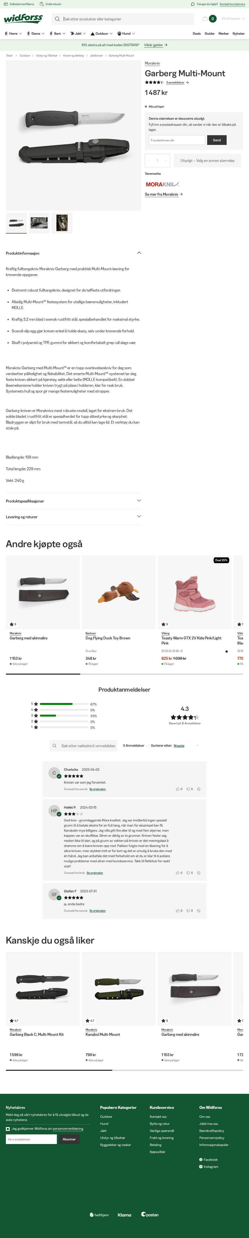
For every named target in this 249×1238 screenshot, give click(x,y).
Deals (197, 33)
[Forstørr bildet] (73, 135)
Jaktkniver (96, 55)
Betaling (155, 1145)
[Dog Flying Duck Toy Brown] (119, 592)
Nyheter (239, 33)
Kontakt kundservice (232, 4)
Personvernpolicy (211, 1138)
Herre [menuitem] (13, 33)
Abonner (69, 1139)
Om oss (204, 1116)
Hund (104, 1123)
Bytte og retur (160, 1123)
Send (217, 140)
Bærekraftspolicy (211, 1131)
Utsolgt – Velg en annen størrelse (207, 160)
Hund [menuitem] (126, 33)
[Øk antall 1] (166, 160)
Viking (165, 633)
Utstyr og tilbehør (112, 1138)
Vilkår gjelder (153, 45)
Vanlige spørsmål (162, 1131)
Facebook (211, 1159)
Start (9, 55)
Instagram (211, 1166)
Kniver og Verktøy (73, 55)
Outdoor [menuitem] (102, 33)
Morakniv (152, 63)
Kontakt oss (158, 1116)
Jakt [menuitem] (78, 33)
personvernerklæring (68, 1128)
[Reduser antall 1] (149, 160)
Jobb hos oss (208, 1123)
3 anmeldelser (175, 82)
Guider (210, 33)
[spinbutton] (157, 160)
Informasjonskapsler (214, 1145)
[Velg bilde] (16, 223)
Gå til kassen (231, 18)
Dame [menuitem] (36, 33)
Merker (224, 33)
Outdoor (25, 55)
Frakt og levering (162, 1138)
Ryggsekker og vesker (115, 1145)
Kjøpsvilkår (157, 1152)
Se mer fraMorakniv (161, 194)
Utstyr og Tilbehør (46, 55)
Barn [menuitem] (57, 33)
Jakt (103, 1131)
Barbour (91, 633)
